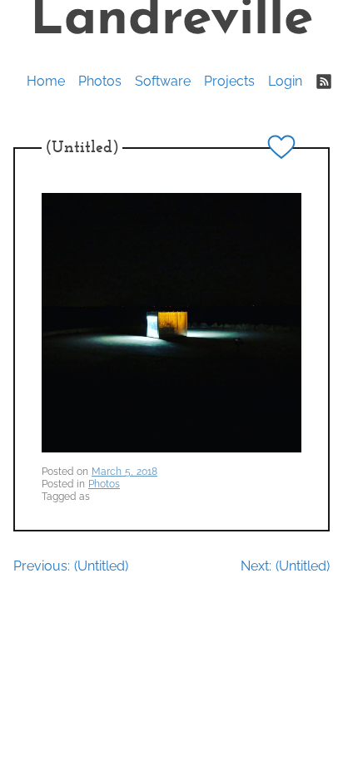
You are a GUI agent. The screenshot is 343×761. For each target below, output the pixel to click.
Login (285, 81)
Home (46, 81)
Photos (100, 81)
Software (163, 81)
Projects (229, 81)
